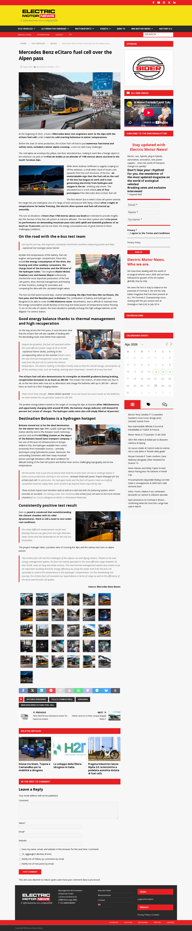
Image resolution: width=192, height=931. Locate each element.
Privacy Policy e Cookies (148, 914)
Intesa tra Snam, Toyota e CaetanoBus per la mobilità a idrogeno (34, 767)
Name (22, 823)
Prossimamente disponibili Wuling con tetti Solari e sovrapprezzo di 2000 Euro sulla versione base (148, 483)
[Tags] (149, 404)
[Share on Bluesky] (106, 690)
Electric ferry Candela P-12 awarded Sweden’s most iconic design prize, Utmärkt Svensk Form (145, 418)
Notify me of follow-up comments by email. (43, 859)
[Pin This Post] (51, 690)
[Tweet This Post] (32, 690)
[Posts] (132, 404)
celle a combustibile (61, 699)
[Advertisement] (125, 15)
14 (155, 371)
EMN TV (121, 28)
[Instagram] (163, 2)
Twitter (157, 922)
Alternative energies (53, 28)
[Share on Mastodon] (87, 690)
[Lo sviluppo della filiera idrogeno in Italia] (70, 749)
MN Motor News (140, 28)
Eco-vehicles (25, 28)
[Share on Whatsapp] (78, 690)
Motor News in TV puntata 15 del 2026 (147, 434)
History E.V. (165, 28)
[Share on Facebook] (23, 690)
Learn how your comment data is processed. (78, 879)
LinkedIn (170, 922)
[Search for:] (158, 34)
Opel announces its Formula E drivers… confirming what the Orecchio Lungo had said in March (148, 503)
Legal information (145, 899)
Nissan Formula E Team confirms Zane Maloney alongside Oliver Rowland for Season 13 (147, 459)
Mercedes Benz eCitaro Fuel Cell (37, 705)
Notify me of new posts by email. (38, 863)
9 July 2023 (27, 66)
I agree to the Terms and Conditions (150, 233)
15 (162, 371)
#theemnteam (43, 35)
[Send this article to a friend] (60, 690)
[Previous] (130, 68)
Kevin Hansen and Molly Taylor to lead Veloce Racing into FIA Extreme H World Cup (147, 471)
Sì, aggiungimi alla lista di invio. (37, 854)
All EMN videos (139, 93)
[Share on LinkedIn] (41, 690)
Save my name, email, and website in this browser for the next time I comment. (60, 849)
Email (21, 831)
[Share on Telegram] (97, 690)
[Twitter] (169, 2)
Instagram (143, 922)
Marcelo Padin (24, 35)
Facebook (114, 922)
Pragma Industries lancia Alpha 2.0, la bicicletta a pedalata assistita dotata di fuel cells (103, 768)
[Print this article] (69, 690)
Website (23, 840)
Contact (59, 35)
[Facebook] (153, 2)
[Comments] (165, 404)
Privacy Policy (134, 242)
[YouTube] (158, 2)
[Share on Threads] (115, 690)
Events (104, 28)
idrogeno (83, 699)
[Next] (167, 68)
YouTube (128, 922)
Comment (23, 800)
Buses (39, 66)
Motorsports (83, 28)
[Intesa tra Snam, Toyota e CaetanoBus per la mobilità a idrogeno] (35, 749)
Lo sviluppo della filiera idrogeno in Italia (67, 765)
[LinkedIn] (174, 2)
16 (169, 371)
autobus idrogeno (36, 699)
